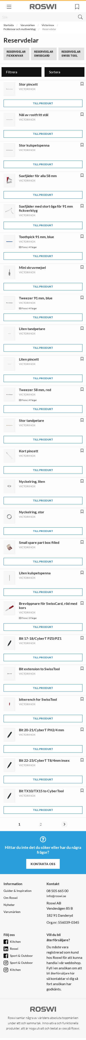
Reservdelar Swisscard (43, 53)
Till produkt (43, 103)
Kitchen (15, 941)
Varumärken (28, 25)
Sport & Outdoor (21, 955)
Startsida (9, 25)
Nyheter (9, 905)
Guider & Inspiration (18, 891)
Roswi (14, 948)
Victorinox (48, 25)
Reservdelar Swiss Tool (71, 53)
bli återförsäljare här (61, 973)
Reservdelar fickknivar (16, 53)
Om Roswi (11, 898)
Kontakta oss (43, 864)
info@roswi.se (56, 896)
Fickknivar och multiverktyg (20, 29)
